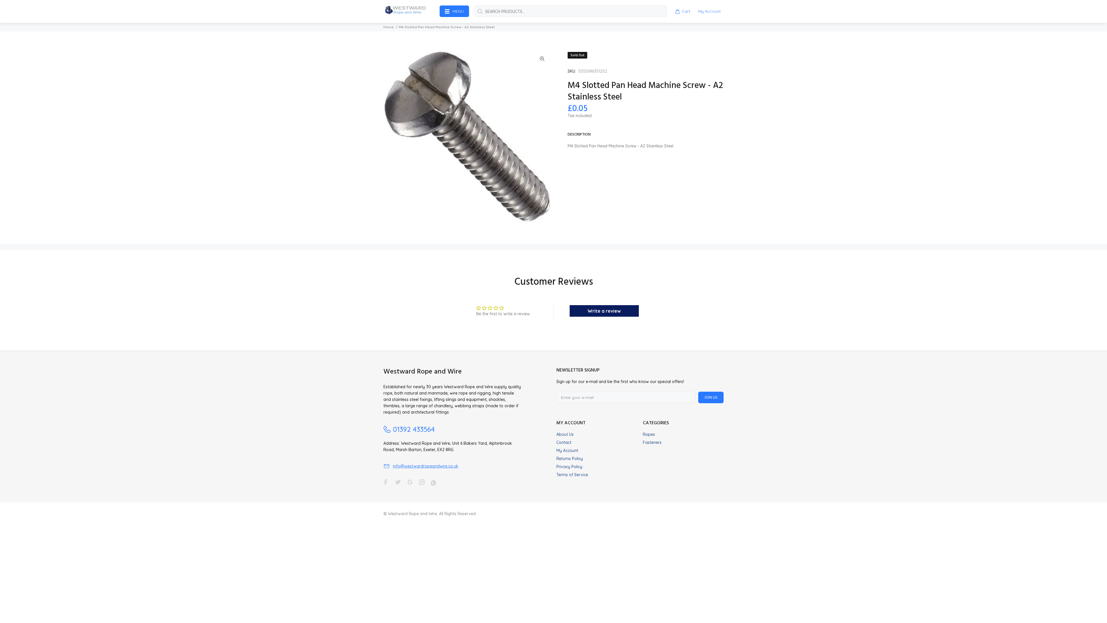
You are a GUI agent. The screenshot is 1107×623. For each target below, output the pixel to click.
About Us (565, 434)
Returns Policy (569, 458)
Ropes (649, 434)
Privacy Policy (569, 466)
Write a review (604, 311)
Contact (563, 442)
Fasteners (652, 442)
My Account (567, 450)
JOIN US (711, 397)
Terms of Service (572, 474)
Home (388, 27)
